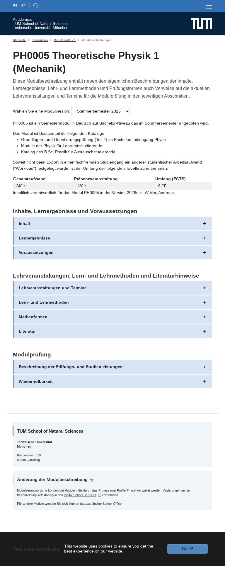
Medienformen (33, 317)
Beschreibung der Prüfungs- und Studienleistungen (71, 366)
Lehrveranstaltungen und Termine (53, 287)
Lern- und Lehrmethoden (44, 302)
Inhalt (24, 223)
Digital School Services (80, 495)
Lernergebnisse (34, 238)
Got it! (187, 548)
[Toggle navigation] (209, 7)
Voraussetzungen (36, 252)
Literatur (27, 331)
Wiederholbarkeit (36, 381)
